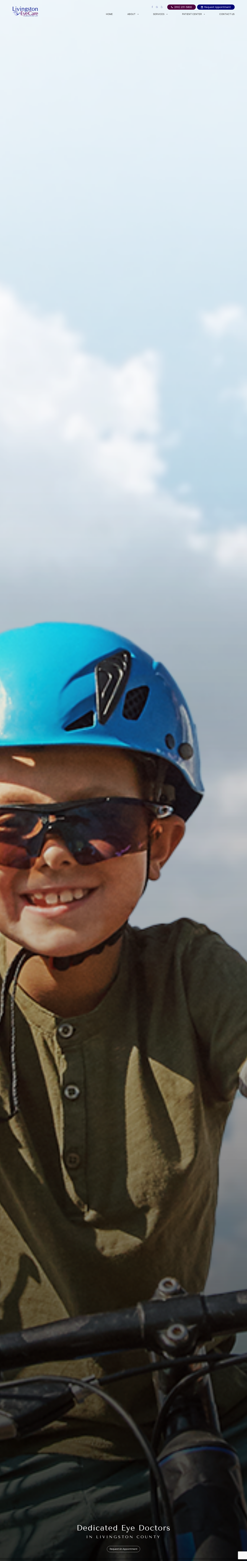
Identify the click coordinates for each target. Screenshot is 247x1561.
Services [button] (159, 14)
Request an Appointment (123, 1548)
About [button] (131, 14)
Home (109, 14)
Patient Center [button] (192, 14)
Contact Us (227, 14)
